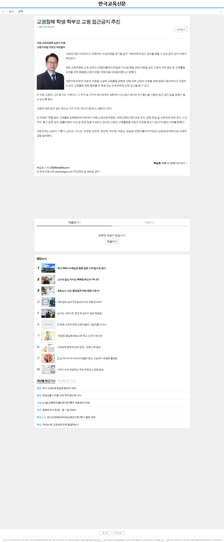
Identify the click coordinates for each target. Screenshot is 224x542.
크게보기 (181, 29)
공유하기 (221, 11)
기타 (57, 33)
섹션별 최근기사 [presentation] (46, 380)
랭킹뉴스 (42, 258)
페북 (39, 33)
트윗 (45, 33)
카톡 (51, 33)
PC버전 (118, 533)
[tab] (46, 381)
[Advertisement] (112, 197)
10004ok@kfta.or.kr (60, 167)
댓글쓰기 (149, 222)
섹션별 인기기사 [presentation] (66, 380)
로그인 (105, 533)
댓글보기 (74, 222)
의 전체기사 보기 (169, 163)
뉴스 (11, 11)
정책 (20, 11)
